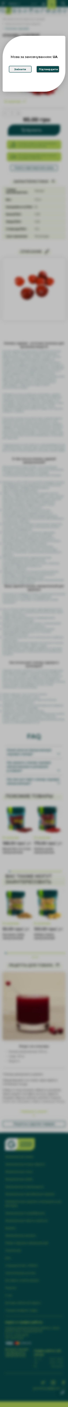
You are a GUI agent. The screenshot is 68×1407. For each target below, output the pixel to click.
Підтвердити (48, 69)
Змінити (20, 69)
